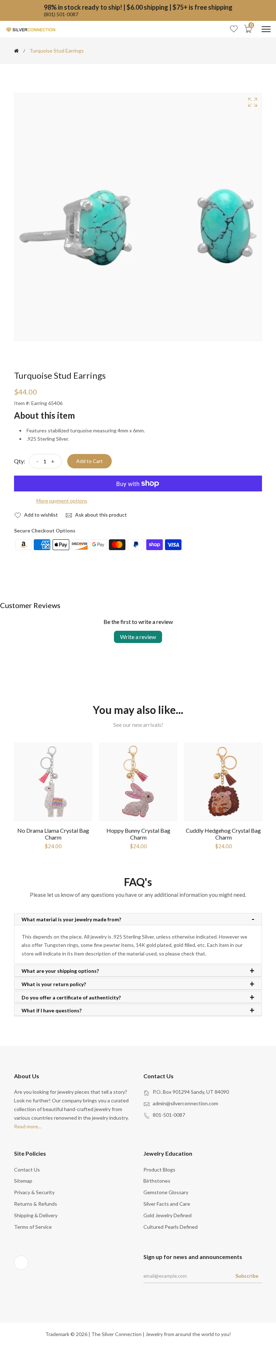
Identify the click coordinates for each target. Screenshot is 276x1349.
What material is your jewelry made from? (71, 919)
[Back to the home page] (16, 50)
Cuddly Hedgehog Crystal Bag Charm (223, 834)
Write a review (138, 636)
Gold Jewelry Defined (167, 1215)
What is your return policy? (54, 984)
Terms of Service (33, 1227)
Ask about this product (100, 515)
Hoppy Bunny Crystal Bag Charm (138, 834)
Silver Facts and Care (166, 1204)
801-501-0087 (169, 1115)
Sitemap (23, 1181)
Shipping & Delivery (36, 1215)
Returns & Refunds (35, 1204)
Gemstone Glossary (165, 1192)
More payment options (61, 501)
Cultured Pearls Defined (170, 1227)
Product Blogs (159, 1169)
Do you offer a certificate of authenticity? (71, 997)
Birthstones (156, 1181)
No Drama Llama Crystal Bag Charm (53, 834)
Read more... (27, 1126)
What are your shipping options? (60, 970)
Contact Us (27, 1169)
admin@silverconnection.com (185, 1103)
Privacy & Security (34, 1192)
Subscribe (246, 1276)
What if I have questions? (52, 1010)
